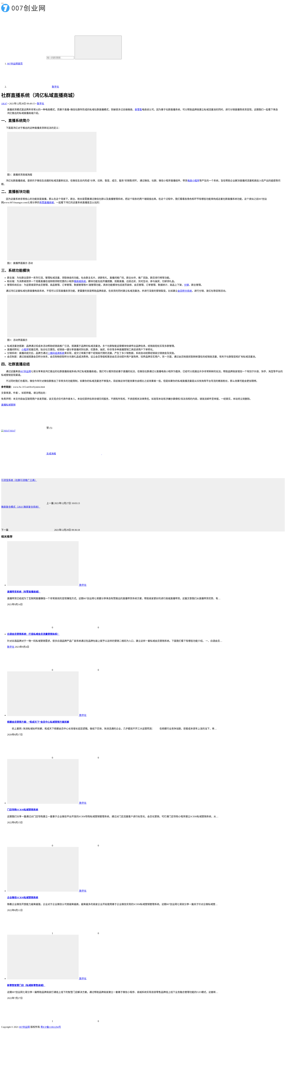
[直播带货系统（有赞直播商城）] (43, 585)
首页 (15, 63)
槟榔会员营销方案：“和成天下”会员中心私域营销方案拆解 (38, 722)
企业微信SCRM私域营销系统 (22, 897)
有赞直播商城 (46, 202)
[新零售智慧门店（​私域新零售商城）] (43, 978)
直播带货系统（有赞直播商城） (24, 591)
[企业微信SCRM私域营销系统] (43, 891)
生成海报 (51, 453)
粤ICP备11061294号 (51, 1027)
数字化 (40, 103)
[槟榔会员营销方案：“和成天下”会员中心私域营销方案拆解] (43, 715)
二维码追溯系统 (56, 353)
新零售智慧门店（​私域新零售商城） (26, 985)
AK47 (4, 103)
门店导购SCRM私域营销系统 (22, 809)
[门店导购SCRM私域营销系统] (43, 803)
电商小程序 (193, 180)
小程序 (25, 349)
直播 (3, 405)
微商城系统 (80, 281)
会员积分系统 (185, 291)
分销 (186, 285)
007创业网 (25, 371)
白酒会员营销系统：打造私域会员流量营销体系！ (33, 634)
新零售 (138, 109)
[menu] (2, 3)
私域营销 (10, 405)
